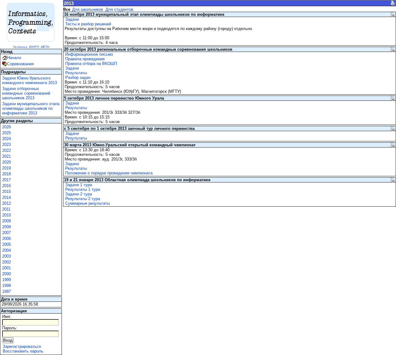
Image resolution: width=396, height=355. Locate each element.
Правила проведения (85, 59)
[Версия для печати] (392, 3)
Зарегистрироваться (22, 346)
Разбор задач (78, 77)
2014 (6, 197)
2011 (6, 209)
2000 (6, 274)
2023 (6, 144)
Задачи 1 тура (78, 184)
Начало (14, 57)
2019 (6, 168)
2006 (6, 238)
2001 (6, 268)
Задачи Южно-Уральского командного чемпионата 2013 (29, 80)
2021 (6, 156)
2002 (6, 262)
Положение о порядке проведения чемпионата (109, 173)
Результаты (76, 73)
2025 (6, 132)
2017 (6, 180)
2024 (6, 138)
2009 (6, 221)
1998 (6, 285)
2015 (6, 191)
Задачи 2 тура (78, 194)
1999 (6, 279)
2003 (6, 256)
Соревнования (20, 64)
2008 (6, 227)
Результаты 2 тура (82, 198)
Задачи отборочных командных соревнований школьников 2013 (26, 93)
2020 (6, 162)
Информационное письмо (89, 54)
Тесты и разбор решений (88, 24)
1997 (6, 291)
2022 (6, 150)
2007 (6, 232)
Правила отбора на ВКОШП (91, 63)
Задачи (72, 19)
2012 (6, 203)
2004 (6, 250)
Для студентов (119, 9)
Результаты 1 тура (82, 189)
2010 (6, 215)
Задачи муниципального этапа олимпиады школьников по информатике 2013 (30, 108)
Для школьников (87, 9)
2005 (6, 244)
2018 (6, 174)
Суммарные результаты (87, 203)
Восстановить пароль (23, 351)
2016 (6, 185)
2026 (6, 127)
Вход (8, 340)
